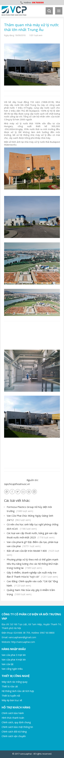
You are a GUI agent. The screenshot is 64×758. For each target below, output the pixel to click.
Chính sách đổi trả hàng (14, 731)
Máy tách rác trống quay (14, 681)
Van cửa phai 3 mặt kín (14, 654)
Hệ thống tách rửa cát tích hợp (18, 691)
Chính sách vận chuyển (14, 736)
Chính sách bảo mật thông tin (17, 727)
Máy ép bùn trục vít (12, 700)
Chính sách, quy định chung (16, 722)
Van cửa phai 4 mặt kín (14, 659)
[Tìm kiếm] (49, 11)
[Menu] (58, 11)
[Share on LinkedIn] (34, 491)
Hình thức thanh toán (13, 717)
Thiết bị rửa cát (10, 686)
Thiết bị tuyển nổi (11, 695)
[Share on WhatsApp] (6, 491)
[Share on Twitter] (17, 491)
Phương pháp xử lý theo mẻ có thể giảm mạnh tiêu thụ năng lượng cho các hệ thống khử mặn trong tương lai (32, 563)
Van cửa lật (7, 664)
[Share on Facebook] (12, 491)
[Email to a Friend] (23, 491)
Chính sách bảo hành (13, 713)
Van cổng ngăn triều (12, 668)
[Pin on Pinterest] (28, 491)
